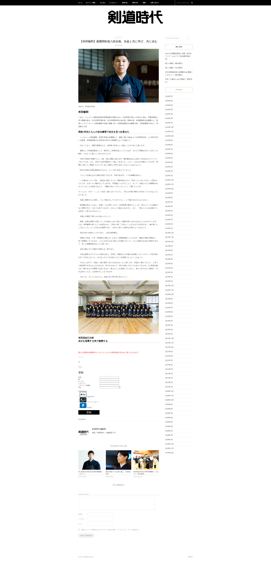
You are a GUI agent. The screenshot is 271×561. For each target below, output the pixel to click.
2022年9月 (169, 299)
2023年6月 (169, 259)
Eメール (81, 381)
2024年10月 (169, 189)
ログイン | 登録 (90, 2)
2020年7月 (169, 413)
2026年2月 (169, 118)
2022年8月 (169, 303)
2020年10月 (169, 400)
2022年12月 (169, 285)
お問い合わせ (154, 2)
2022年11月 (169, 290)
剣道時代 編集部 (99, 429)
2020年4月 (169, 426)
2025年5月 (169, 158)
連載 (144, 2)
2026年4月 (169, 109)
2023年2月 (169, 277)
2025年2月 (169, 171)
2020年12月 (169, 391)
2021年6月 (169, 365)
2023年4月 (169, 268)
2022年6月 (169, 312)
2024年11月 (169, 184)
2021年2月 (169, 382)
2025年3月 (169, 167)
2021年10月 (169, 347)
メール (81, 519)
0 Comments (82, 419)
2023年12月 (169, 233)
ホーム (80, 2)
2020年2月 (169, 435)
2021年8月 (169, 356)
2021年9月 (169, 351)
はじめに (103, 2)
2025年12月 (169, 127)
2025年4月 (169, 162)
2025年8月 (169, 145)
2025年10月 (169, 136)
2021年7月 (169, 360)
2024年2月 (169, 224)
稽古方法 (135, 2)
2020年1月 (169, 439)
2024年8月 (169, 197)
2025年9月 (169, 140)
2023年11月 (169, 237)
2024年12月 (169, 180)
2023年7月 (169, 255)
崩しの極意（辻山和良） (174, 67)
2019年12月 (169, 444)
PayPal (89, 407)
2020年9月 (169, 404)
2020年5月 (169, 422)
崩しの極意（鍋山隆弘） (174, 63)
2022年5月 (169, 316)
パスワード (82, 383)
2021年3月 (169, 378)
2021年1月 (169, 387)
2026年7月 (169, 96)
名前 (79, 377)
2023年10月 (169, 241)
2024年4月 (169, 215)
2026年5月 (169, 105)
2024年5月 (169, 211)
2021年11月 (169, 343)
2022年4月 (169, 321)
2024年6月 (169, 206)
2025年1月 (169, 175)
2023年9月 (169, 246)
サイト (80, 524)
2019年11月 (169, 448)
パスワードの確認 (84, 385)
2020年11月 (169, 395)
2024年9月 (169, 193)
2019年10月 (169, 453)
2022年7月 (169, 307)
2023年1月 (169, 281)
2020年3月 (169, 431)
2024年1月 (169, 228)
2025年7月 (169, 149)
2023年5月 (169, 263)
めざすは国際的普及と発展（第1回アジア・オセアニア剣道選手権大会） (178, 56)
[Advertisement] (179, 490)
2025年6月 (169, 153)
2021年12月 (169, 338)
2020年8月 (169, 409)
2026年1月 (169, 123)
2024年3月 (169, 219)
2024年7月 (169, 202)
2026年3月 (169, 114)
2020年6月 (169, 417)
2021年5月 (169, 369)
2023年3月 (169, 272)
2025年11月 (169, 131)
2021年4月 (169, 373)
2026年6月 (169, 101)
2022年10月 (169, 294)
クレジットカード (92, 402)
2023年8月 (169, 250)
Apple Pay (90, 396)
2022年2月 (169, 329)
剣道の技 (125, 2)
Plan (79, 387)
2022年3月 (169, 325)
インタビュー (113, 2)
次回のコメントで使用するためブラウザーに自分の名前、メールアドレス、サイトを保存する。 (110, 530)
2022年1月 (169, 334)
